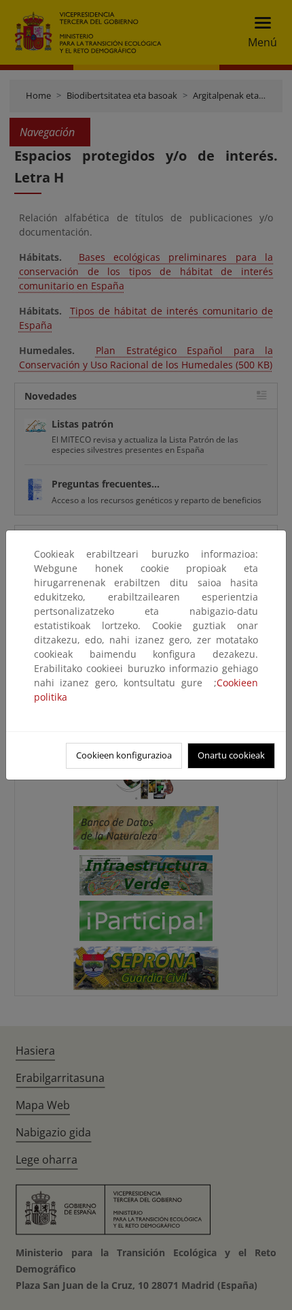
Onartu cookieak (231, 755)
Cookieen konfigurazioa (124, 755)
